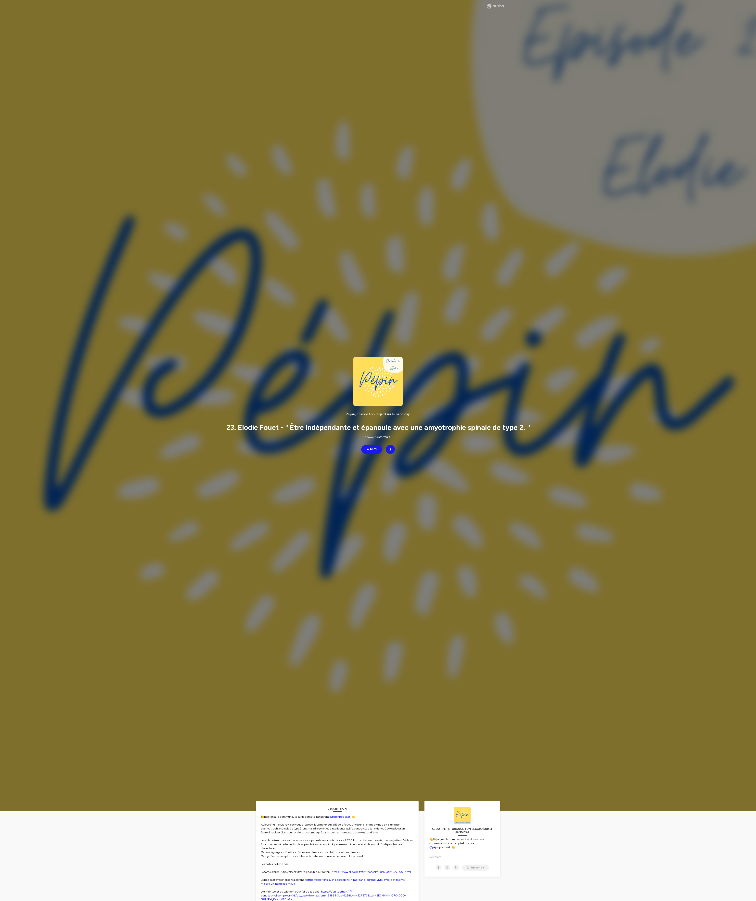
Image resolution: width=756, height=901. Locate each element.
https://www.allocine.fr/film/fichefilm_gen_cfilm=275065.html (371, 872)
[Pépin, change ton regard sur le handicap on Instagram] (447, 867)
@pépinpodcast (439, 847)
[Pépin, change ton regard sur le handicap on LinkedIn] (456, 867)
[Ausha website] (495, 6)
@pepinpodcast (339, 816)
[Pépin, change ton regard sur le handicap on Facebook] (438, 867)
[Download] (390, 449)
